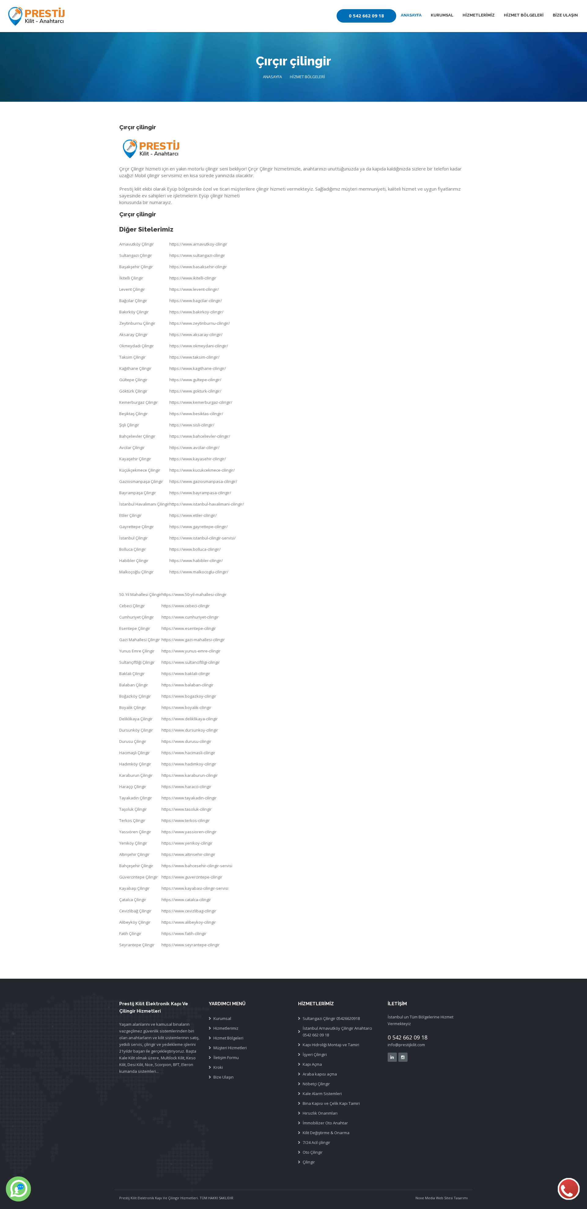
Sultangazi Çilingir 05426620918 (331, 1018)
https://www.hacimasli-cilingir (188, 752)
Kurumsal (222, 1018)
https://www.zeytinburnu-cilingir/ (199, 323)
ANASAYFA (411, 15)
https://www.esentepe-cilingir (188, 628)
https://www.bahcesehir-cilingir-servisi (196, 865)
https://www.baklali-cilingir (185, 673)
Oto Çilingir (313, 1152)
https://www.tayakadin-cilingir (188, 798)
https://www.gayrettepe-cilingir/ (198, 526)
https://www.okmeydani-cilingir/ (198, 346)
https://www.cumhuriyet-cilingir (190, 617)
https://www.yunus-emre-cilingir (190, 651)
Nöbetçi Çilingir (316, 1084)
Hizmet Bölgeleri (228, 1038)
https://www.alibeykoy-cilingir (188, 922)
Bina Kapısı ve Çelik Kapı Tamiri (331, 1103)
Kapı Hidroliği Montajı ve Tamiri (331, 1044)
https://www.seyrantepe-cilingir (190, 945)
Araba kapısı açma (320, 1074)
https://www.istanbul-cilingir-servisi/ (202, 538)
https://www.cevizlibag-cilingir (188, 911)
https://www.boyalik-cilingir (186, 707)
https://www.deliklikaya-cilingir (189, 718)
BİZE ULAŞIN (565, 15)
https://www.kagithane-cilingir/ (197, 368)
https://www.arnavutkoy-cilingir (198, 244)
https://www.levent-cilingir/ (194, 289)
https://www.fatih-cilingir (183, 933)
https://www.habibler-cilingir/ (196, 560)
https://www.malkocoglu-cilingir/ (198, 572)
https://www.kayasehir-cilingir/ (197, 459)
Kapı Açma (312, 1064)
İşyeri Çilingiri (315, 1054)
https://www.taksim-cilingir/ (194, 357)
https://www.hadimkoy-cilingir (188, 764)
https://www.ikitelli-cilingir (192, 278)
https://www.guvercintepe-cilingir (191, 877)
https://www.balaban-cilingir (187, 685)
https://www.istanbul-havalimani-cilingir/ (206, 504)
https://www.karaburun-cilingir (189, 775)
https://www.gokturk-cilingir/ (195, 391)
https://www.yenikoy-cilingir (186, 843)
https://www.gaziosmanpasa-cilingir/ (203, 481)
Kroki (218, 1067)
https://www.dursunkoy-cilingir (189, 730)
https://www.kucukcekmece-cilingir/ (202, 470)
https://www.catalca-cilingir (186, 899)
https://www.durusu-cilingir (186, 741)
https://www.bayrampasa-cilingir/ (200, 492)
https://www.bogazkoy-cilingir (188, 696)
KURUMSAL (442, 15)
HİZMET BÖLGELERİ (524, 15)
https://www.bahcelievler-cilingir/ (199, 436)
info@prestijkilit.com (406, 1044)
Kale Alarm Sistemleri (322, 1093)
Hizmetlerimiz (225, 1028)
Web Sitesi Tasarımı (451, 1198)
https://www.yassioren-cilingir (188, 832)
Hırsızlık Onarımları (320, 1113)
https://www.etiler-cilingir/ (193, 515)
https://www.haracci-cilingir (186, 786)
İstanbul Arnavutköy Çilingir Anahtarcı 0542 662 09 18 (337, 1031)
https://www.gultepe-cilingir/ (195, 379)
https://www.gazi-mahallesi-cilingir (193, 639)
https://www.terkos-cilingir (185, 820)
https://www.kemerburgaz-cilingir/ (200, 402)
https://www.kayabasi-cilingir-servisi (194, 888)
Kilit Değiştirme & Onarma (326, 1132)
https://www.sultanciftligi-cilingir (190, 662)
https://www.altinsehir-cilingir (188, 854)
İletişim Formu (226, 1057)
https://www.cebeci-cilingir (185, 605)
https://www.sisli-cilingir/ (191, 425)
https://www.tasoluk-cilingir (186, 809)
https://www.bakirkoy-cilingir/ (196, 312)
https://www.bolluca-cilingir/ (195, 549)
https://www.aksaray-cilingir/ (196, 334)
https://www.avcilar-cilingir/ (194, 447)
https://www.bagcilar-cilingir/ (195, 300)
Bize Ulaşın (223, 1077)
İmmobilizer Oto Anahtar (325, 1123)
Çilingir (309, 1162)
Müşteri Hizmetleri (230, 1047)
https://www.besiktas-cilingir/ (196, 413)
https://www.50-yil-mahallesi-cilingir (194, 594)
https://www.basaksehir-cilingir (198, 266)
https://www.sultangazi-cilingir (197, 255)
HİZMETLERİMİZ (479, 15)
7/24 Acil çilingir (316, 1142)
